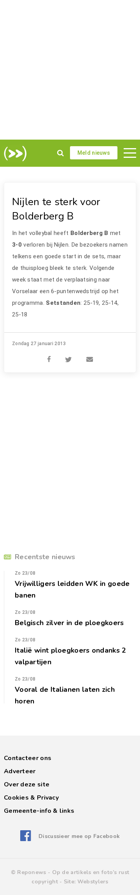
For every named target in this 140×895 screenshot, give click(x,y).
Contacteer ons (27, 758)
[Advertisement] (70, 70)
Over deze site (26, 784)
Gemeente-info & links (39, 811)
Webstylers (92, 881)
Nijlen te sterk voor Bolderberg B (56, 209)
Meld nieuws (93, 153)
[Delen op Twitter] (68, 355)
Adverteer (20, 771)
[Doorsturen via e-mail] (89, 355)
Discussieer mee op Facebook (79, 836)
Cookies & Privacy (31, 797)
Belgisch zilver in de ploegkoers (69, 622)
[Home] (13, 153)
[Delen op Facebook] (49, 355)
